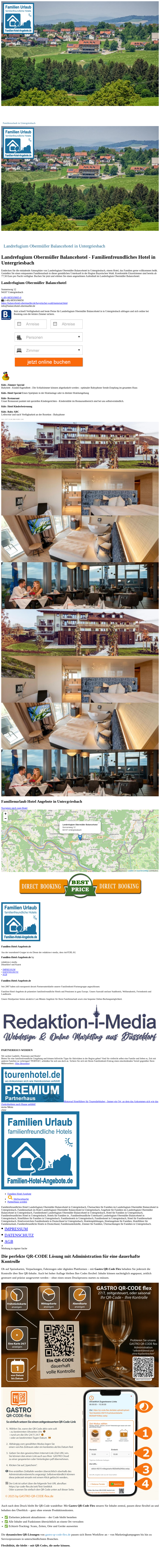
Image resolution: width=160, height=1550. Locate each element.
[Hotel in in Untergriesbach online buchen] (49, 367)
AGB (4, 974)
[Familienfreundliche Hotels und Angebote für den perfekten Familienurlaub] (18, 33)
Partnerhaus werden (17, 1201)
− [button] (6, 818)
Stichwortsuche (21, 1199)
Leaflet (130, 870)
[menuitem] (83, 1193)
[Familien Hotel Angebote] (20, 940)
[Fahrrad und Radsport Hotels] (40, 1188)
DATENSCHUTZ (10, 972)
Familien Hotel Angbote (19, 1193)
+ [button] (6, 814)
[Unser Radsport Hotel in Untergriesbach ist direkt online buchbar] (80, 898)
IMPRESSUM (9, 969)
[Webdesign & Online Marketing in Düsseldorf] (80, 1044)
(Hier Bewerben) (22, 1063)
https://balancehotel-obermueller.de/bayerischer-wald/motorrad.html (34, 303)
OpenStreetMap (142, 870)
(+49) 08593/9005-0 (11, 297)
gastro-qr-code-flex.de (58, 1534)
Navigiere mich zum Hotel (14, 808)
